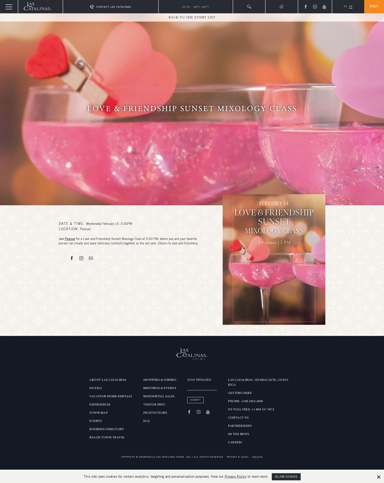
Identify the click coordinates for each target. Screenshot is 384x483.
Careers (235, 442)
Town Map (98, 413)
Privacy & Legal (238, 457)
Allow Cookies (286, 477)
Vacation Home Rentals (110, 396)
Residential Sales (159, 396)
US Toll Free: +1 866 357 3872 (251, 409)
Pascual (70, 239)
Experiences (100, 404)
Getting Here (240, 393)
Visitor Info (154, 404)
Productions (155, 413)
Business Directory (106, 429)
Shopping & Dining (159, 380)
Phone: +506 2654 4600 (245, 401)
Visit (374, 6)
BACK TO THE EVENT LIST (192, 17)
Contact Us (238, 417)
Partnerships (240, 426)
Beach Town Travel (107, 437)
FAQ (146, 421)
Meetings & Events (159, 388)
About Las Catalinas (107, 380)
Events (95, 421)
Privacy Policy (235, 477)
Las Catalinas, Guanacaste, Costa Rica (258, 383)
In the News (238, 434)
